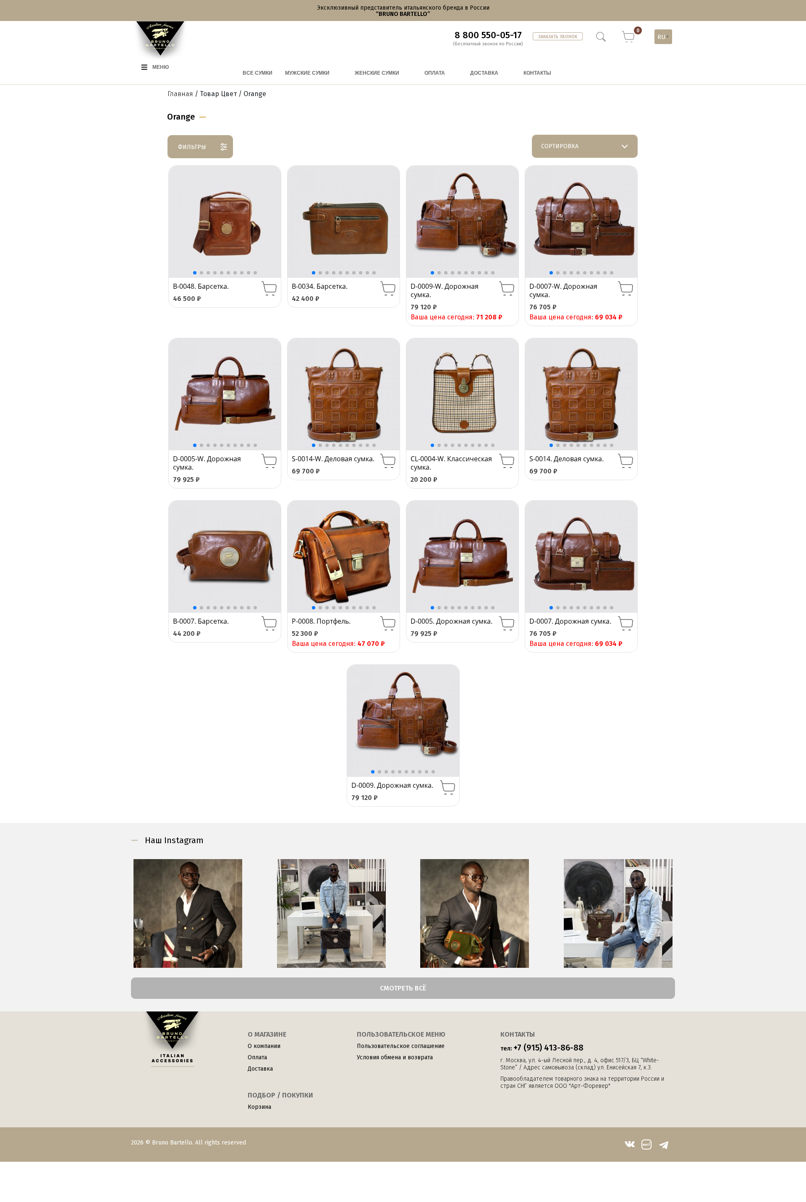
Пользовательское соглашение (401, 1046)
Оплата (257, 1057)
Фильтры (192, 147)
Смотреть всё (403, 988)
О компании (264, 1046)
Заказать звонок (557, 36)
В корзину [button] (269, 288)
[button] (270, 222)
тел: (542, 1048)
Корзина (259, 1107)
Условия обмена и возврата (395, 1057)
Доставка (260, 1068)
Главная (180, 94)
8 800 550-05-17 (488, 35)
